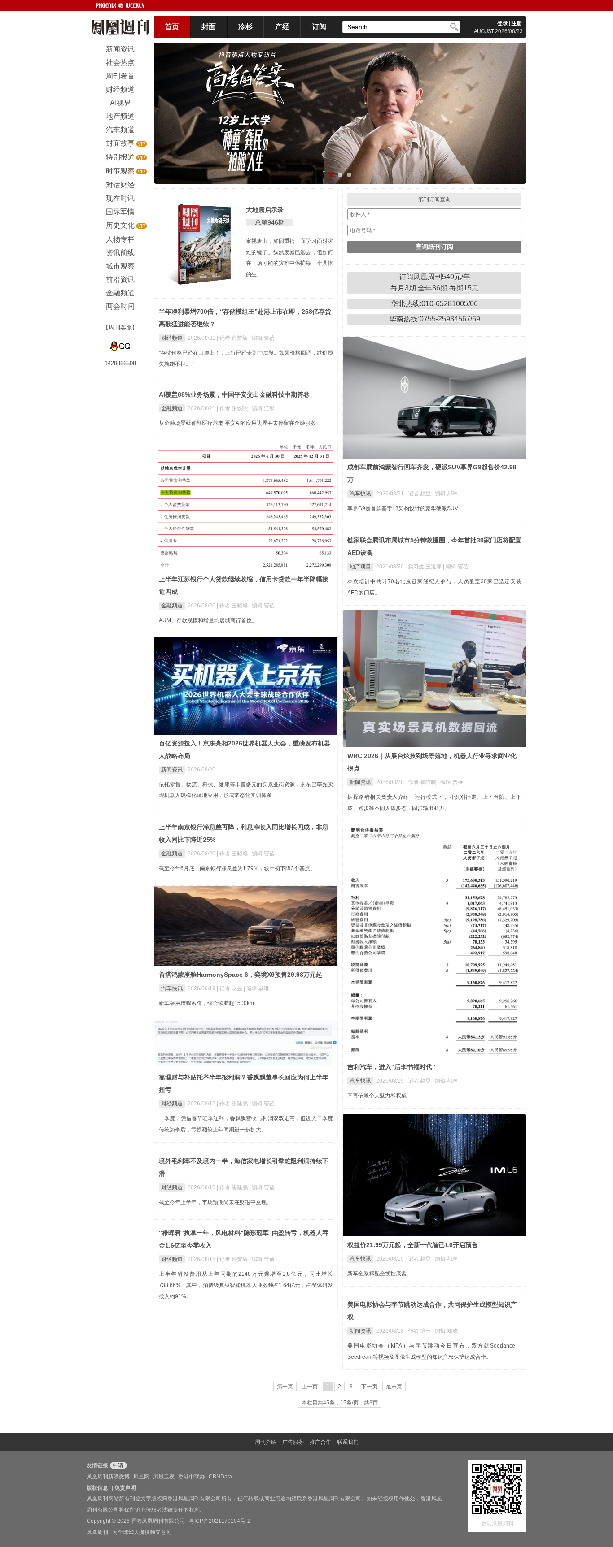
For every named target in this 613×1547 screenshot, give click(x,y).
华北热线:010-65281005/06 (434, 304)
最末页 (394, 1386)
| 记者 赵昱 (418, 493)
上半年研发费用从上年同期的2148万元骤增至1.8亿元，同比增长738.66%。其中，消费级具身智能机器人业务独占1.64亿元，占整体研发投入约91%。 (246, 1285)
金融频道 (172, 408)
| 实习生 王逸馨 (424, 566)
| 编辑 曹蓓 (262, 338)
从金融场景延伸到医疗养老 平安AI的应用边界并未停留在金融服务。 (240, 423)
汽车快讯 (360, 493)
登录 (502, 23)
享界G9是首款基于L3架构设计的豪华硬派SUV (402, 508)
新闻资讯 (360, 782)
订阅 (319, 26)
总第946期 (270, 222)
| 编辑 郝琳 (445, 493)
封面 (208, 26)
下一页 (369, 1386)
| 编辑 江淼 (262, 408)
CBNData (220, 1476)
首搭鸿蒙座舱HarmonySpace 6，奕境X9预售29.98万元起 (240, 974)
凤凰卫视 (164, 1476)
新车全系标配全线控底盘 (377, 1273)
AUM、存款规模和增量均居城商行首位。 (208, 620)
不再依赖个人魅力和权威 (377, 1095)
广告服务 (293, 1442)
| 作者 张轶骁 (233, 408)
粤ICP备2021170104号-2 (219, 1521)
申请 (117, 1465)
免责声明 (125, 1488)
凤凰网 (141, 1476)
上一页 (310, 1386)
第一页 (285, 1386)
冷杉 (245, 26)
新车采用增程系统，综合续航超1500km (206, 1003)
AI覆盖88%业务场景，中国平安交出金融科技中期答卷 (234, 394)
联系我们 (348, 1442)
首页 (172, 26)
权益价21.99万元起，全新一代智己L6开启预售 (412, 1244)
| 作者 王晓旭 (233, 605)
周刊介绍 (265, 1442)
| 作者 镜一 (418, 1331)
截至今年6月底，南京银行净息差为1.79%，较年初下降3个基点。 (237, 868)
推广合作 (320, 1442)
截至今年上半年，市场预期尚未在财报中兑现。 (215, 1202)
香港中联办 (191, 1476)
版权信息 (97, 1488)
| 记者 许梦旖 (233, 338)
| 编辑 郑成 (445, 1331)
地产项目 (360, 566)
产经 (282, 26)
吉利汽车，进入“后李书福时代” (391, 1066)
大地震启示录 (265, 209)
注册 (516, 23)
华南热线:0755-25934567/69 (434, 319)
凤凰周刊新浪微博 (108, 1476)
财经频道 (172, 338)
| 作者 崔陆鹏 (421, 782)
